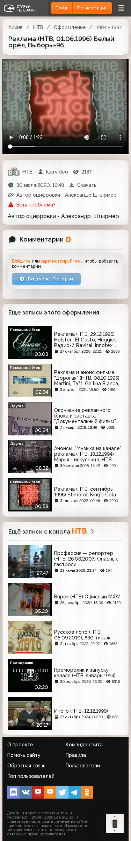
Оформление (70, 27)
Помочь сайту (24, 755)
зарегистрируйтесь (61, 261)
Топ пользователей (30, 776)
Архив (15, 27)
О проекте (20, 744)
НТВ (38, 27)
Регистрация (92, 8)
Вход (61, 8)
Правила (76, 755)
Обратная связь (26, 765)
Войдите (21, 261)
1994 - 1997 (109, 27)
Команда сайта (84, 744)
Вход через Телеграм (50, 279)
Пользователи (83, 765)
